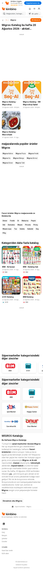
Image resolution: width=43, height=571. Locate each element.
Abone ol (37, 20)
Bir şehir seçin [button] (36, 14)
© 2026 (21, 562)
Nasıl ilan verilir (7, 550)
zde (10, 474)
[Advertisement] (21, 56)
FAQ (3, 532)
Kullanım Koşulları (21, 565)
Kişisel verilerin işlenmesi (22, 568)
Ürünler (4, 541)
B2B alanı (5, 553)
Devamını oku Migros (12, 501)
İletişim (4, 535)
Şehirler (4, 538)
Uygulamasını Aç (32, 3)
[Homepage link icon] (13, 507)
